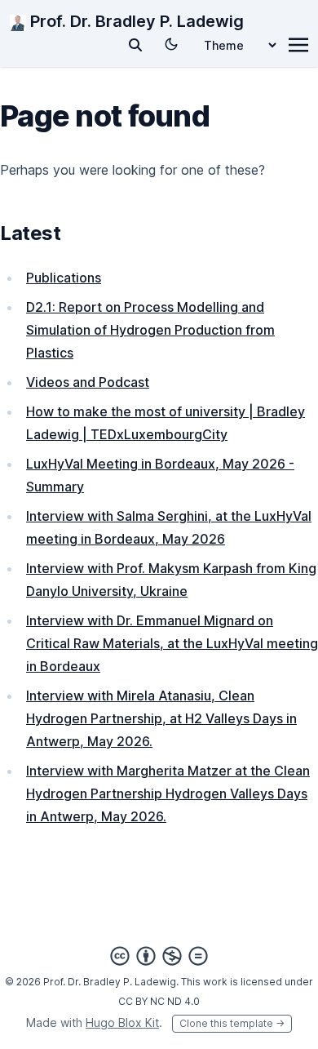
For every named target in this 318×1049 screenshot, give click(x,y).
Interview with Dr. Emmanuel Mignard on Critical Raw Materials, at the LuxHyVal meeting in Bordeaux (172, 643)
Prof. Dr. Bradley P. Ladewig (135, 21)
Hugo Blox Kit (122, 1022)
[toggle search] (135, 44)
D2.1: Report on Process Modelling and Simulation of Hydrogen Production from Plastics (150, 330)
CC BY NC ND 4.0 (159, 1001)
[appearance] (171, 44)
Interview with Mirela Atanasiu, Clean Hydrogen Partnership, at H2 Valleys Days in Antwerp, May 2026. (161, 718)
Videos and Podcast (87, 382)
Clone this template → (232, 1023)
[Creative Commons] (159, 956)
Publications (63, 277)
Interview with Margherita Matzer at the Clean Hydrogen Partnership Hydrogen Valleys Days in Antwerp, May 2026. (168, 793)
